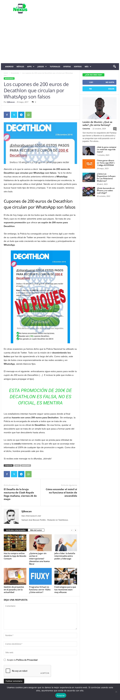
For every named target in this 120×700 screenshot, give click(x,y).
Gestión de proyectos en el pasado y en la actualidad (14, 590)
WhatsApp (26, 465)
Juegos (41, 66)
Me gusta (110, 82)
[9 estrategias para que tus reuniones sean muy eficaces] (65, 576)
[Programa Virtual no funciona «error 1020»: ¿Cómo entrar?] (40, 576)
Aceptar (61, 695)
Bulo (17, 465)
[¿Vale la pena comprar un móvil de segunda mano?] (88, 150)
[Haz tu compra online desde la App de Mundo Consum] (15, 542)
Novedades (15, 73)
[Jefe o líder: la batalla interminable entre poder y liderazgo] (65, 542)
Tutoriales (55, 66)
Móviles (20, 66)
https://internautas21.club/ (31, 516)
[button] (114, 66)
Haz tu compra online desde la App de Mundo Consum (15, 556)
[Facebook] (7, 115)
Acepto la (22, 660)
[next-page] (75, 530)
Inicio (6, 73)
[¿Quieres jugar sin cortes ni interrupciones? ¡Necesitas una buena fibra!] (40, 542)
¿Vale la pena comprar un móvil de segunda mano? (106, 149)
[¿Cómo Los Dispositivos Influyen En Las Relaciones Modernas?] (88, 177)
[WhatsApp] (28, 115)
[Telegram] (21, 115)
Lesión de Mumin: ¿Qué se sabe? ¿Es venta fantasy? (97, 123)
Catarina (86, 128)
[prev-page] (71, 530)
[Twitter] (14, 115)
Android (9, 66)
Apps (29, 66)
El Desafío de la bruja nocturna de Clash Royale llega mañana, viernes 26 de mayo (20, 494)
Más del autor (36, 530)
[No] (116, 691)
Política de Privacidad (27, 660)
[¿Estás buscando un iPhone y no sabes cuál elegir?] (88, 191)
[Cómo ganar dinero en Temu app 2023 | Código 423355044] (88, 164)
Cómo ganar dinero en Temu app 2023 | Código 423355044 (106, 162)
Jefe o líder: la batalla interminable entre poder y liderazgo (64, 556)
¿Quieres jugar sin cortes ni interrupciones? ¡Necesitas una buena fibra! (39, 558)
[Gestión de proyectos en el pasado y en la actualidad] (15, 576)
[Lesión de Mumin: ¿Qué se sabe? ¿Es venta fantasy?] (99, 108)
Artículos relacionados (15, 530)
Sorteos (78, 66)
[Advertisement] (60, 40)
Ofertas (67, 66)
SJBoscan (11, 102)
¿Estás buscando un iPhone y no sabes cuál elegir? (106, 190)
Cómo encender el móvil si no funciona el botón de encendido (61, 492)
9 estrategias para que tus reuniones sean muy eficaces (65, 590)
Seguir (111, 89)
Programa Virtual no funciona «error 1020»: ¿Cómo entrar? (40, 590)
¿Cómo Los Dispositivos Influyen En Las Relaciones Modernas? (106, 177)
